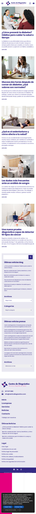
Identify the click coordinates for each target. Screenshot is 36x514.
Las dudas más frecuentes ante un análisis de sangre (15, 182)
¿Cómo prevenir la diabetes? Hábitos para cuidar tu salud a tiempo (17, 35)
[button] (2, 3)
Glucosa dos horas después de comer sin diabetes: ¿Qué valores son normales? (18, 85)
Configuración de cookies (10, 510)
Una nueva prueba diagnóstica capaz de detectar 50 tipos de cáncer (18, 232)
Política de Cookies (8, 502)
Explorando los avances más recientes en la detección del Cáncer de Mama (15, 349)
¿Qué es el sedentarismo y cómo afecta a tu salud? (15, 133)
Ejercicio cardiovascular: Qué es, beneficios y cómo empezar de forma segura (17, 271)
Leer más (4, 49)
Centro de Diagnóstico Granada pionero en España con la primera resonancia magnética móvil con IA (17, 326)
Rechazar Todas (18, 507)
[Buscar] (30, 257)
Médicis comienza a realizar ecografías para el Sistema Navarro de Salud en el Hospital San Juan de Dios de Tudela (18, 343)
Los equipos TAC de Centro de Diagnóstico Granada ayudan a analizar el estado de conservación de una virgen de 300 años (18, 354)
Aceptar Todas (8, 507)
